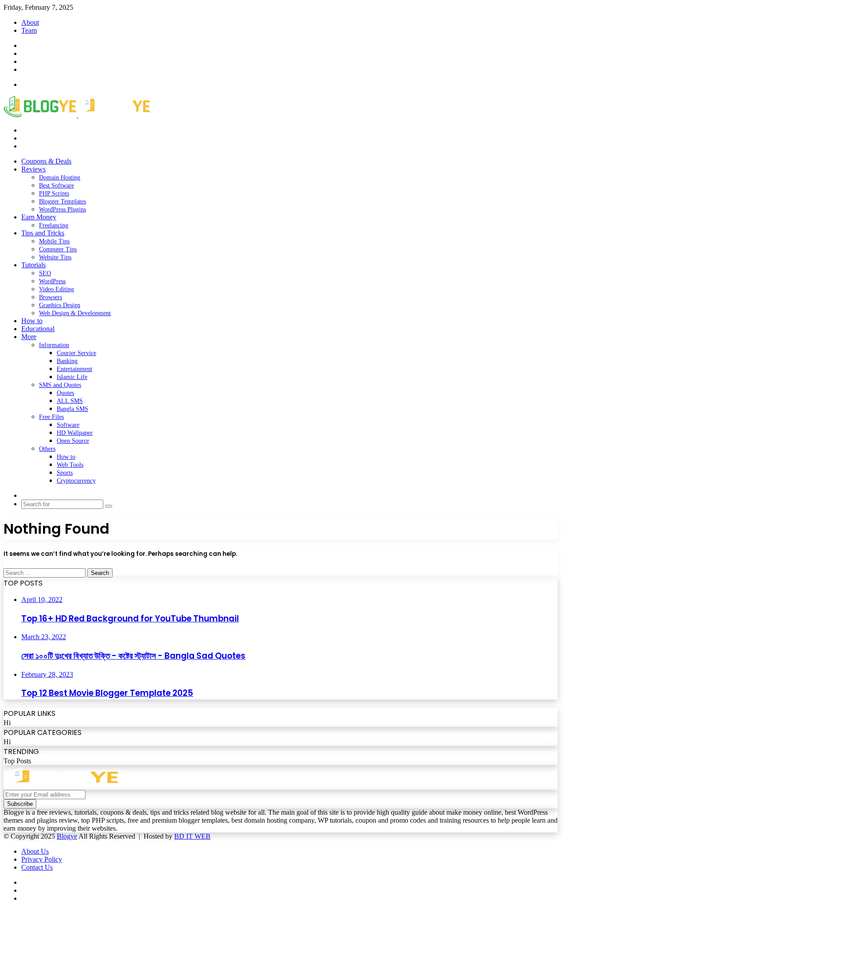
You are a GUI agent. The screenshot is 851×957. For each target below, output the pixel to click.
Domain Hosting (59, 177)
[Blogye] (77, 115)
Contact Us (37, 867)
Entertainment (74, 369)
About (30, 22)
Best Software (56, 185)
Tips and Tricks (42, 233)
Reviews (33, 169)
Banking (67, 361)
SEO (45, 273)
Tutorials (33, 265)
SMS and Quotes (60, 385)
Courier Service (76, 353)
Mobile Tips (54, 241)
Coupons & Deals (46, 161)
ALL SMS (70, 401)
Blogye (67, 836)
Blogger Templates (62, 201)
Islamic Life (72, 377)
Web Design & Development (75, 313)
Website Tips (55, 257)
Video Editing (56, 289)
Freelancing (53, 225)
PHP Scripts (54, 193)
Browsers (50, 297)
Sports (65, 472)
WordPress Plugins (62, 209)
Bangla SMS (72, 409)
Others (47, 448)
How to (32, 320)
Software (68, 425)
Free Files (51, 417)
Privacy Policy (41, 859)
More (28, 336)
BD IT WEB (192, 836)
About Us (35, 851)
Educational (38, 328)
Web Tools (70, 464)
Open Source (73, 440)
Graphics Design (59, 305)
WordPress (52, 281)
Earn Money (38, 217)
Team (29, 30)
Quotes (65, 393)
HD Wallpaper (75, 433)
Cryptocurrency (76, 480)
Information (54, 345)
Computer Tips (58, 249)
